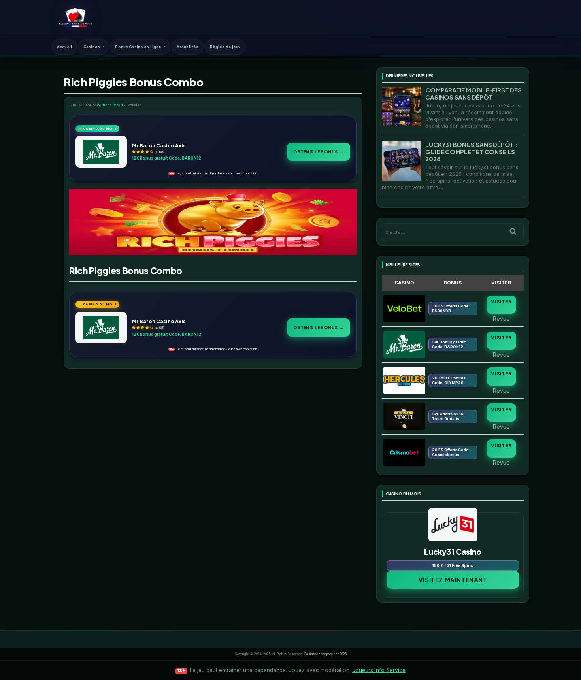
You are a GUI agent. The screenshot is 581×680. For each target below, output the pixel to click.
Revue (501, 318)
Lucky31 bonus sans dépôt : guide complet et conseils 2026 (471, 151)
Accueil (64, 46)
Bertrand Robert (110, 105)
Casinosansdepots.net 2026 (325, 654)
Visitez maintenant (453, 580)
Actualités (187, 46)
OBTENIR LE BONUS (318, 151)
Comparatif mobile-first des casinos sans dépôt (473, 93)
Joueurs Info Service (379, 670)
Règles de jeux (225, 46)
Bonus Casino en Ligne (138, 46)
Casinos (91, 46)
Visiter (501, 302)
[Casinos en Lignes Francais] (75, 18)
